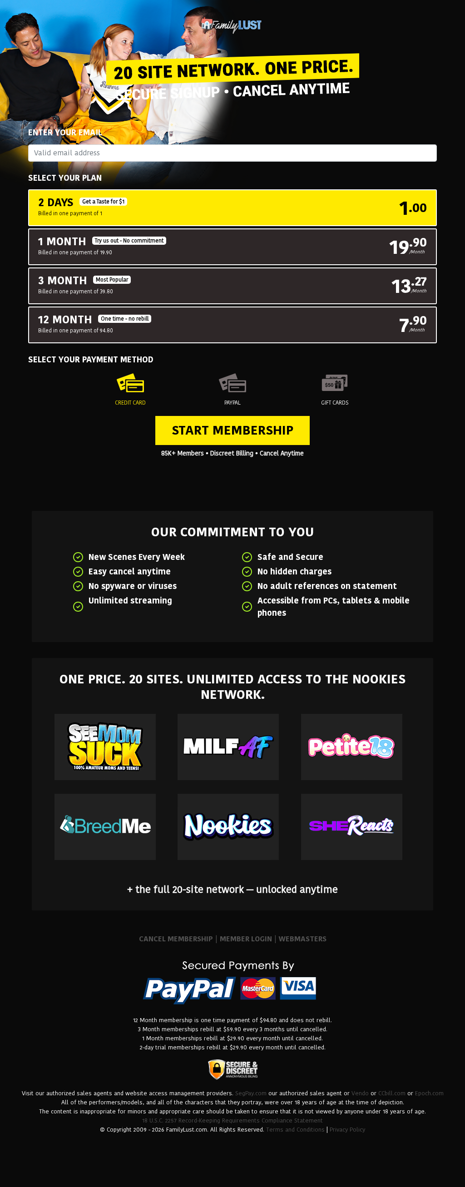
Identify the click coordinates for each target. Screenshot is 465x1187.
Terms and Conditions (295, 1129)
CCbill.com (392, 1093)
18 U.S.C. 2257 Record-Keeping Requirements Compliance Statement (232, 1120)
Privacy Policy (347, 1129)
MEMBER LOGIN (246, 939)
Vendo (360, 1093)
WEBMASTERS (302, 939)
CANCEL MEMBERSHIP (176, 939)
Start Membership (232, 430)
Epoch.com (429, 1093)
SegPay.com (251, 1093)
